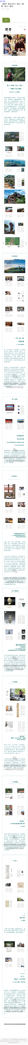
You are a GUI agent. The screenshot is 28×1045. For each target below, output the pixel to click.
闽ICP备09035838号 (23, 1039)
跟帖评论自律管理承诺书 (5, 1040)
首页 (1, 1)
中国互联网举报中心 (15, 1039)
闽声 (4, 1)
